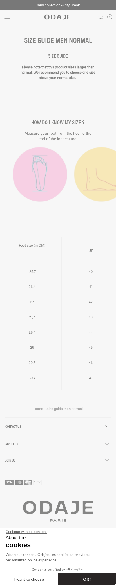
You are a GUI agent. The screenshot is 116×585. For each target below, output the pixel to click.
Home (39, 408)
